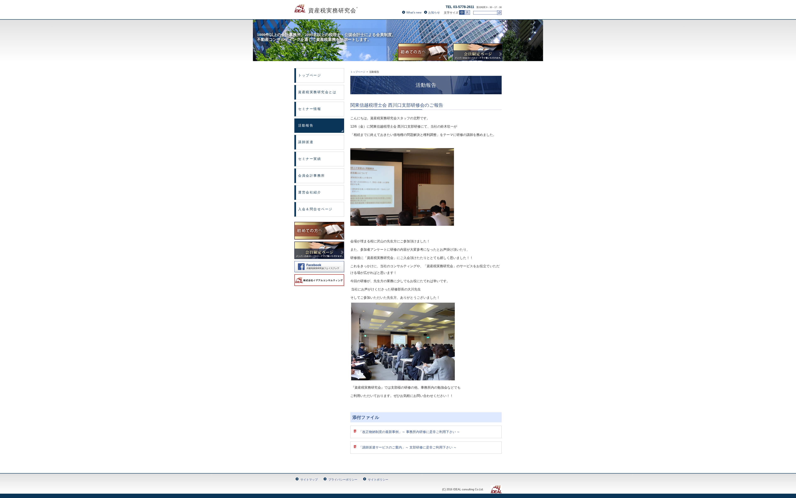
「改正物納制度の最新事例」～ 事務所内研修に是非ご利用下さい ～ (409, 432)
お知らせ (434, 12)
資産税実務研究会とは (317, 92)
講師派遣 (305, 142)
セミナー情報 (309, 109)
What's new (413, 12)
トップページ (309, 75)
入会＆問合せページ (315, 209)
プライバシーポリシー (342, 479)
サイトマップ (309, 479)
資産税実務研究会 (326, 10)
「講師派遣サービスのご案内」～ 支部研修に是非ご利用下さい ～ (408, 447)
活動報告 (305, 125)
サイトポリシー (378, 479)
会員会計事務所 (311, 175)
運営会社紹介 (309, 192)
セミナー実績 (309, 159)
